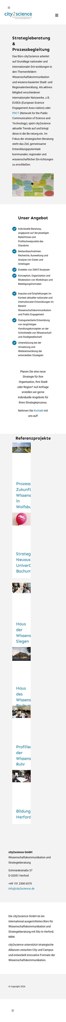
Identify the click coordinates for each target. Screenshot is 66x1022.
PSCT (15, 113)
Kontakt (39, 410)
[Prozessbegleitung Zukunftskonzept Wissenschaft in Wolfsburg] (21, 459)
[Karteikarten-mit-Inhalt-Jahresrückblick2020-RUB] (33, 174)
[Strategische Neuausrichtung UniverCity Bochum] (21, 530)
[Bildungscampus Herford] (21, 787)
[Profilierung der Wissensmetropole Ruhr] (21, 723)
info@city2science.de (21, 888)
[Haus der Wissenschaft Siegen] (21, 600)
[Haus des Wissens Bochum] (21, 664)
